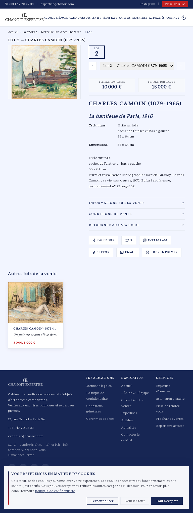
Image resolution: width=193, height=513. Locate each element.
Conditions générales (94, 408)
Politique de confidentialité (97, 395)
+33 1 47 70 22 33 (21, 4)
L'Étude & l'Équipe (135, 393)
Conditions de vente (110, 214)
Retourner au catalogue (114, 225)
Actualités (157, 18)
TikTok (103, 252)
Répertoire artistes (170, 426)
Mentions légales (99, 386)
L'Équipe (62, 18)
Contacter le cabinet (130, 437)
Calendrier (29, 32)
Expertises (139, 18)
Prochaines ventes (169, 419)
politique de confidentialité (55, 491)
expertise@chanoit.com (57, 4)
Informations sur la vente (116, 203)
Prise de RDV (175, 4)
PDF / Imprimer (164, 252)
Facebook (106, 240)
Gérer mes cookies (100, 419)
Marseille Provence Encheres (61, 32)
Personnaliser (102, 501)
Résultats (110, 18)
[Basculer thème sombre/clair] (183, 17)
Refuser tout (134, 501)
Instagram (147, 4)
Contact (172, 18)
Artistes (125, 18)
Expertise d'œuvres (163, 388)
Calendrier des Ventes (85, 18)
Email (130, 252)
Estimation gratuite (170, 398)
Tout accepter (167, 501)
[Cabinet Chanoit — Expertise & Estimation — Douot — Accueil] (24, 18)
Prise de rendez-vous (168, 408)
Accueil (49, 18)
